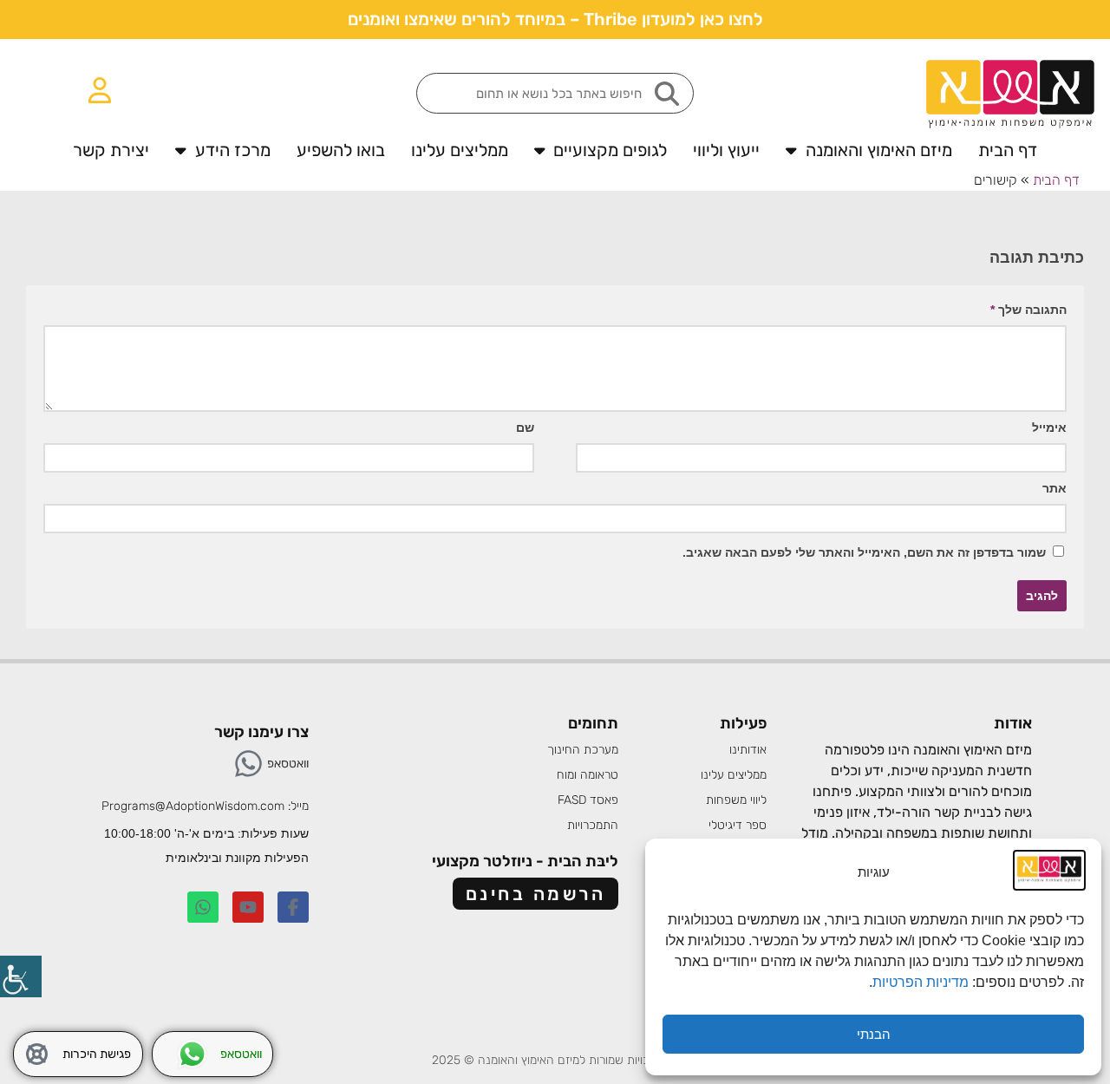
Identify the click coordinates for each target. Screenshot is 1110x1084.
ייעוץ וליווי (726, 150)
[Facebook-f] (293, 907)
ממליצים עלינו (459, 150)
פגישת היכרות (96, 1054)
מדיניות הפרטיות (922, 982)
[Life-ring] (37, 1054)
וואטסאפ (288, 763)
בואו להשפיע (341, 150)
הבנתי (874, 1034)
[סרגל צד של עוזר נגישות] (21, 976)
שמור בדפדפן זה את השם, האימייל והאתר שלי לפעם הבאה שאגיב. (864, 552)
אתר (1054, 488)
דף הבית (1007, 150)
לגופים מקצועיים (610, 150)
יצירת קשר (111, 150)
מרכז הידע (233, 150)
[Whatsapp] (248, 763)
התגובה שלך (1028, 310)
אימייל (1049, 427)
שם (525, 427)
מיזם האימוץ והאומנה (879, 150)
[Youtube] (248, 907)
